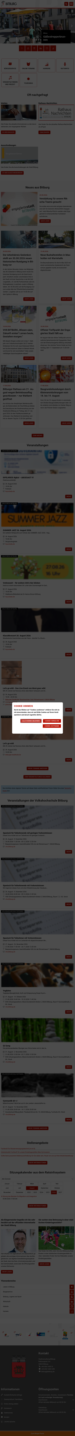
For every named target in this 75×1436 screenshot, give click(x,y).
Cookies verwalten (52, 721)
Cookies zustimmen (52, 726)
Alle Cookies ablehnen (31, 721)
